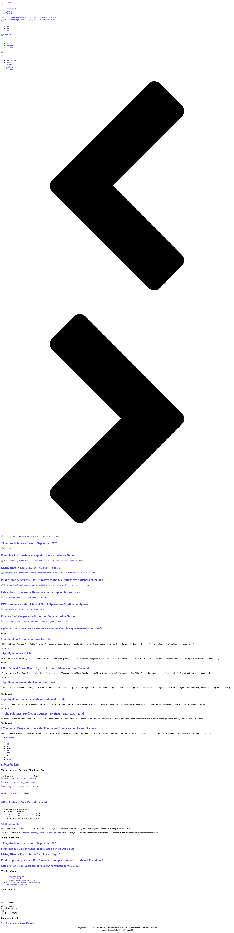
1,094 (8, 744)
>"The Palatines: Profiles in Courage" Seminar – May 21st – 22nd (42, 713)
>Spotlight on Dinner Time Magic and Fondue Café (33, 699)
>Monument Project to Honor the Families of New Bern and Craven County (48, 728)
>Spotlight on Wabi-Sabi (16, 653)
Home (8, 26)
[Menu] (2, 4)
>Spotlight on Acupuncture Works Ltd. (25, 638)
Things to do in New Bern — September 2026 (29, 543)
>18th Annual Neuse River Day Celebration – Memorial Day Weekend (45, 668)
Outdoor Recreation (29, 833)
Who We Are (11, 9)
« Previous (10, 737)
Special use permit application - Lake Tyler (18, 809)
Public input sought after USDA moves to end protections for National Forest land (52, 579)
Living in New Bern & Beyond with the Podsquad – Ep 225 (23, 816)
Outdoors (9, 45)
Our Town (10, 31)
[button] (117, 186)
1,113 (8, 757)
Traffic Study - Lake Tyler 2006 (15, 811)
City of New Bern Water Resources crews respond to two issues (40, 592)
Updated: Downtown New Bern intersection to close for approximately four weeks (52, 628)
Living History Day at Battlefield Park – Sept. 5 (30, 567)
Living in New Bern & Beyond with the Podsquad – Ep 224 (23, 818)
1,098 (8, 753)
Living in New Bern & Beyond (28, 802)
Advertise (9, 13)
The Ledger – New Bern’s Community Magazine (25, 882)
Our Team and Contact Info (16, 885)
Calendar (9, 48)
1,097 (8, 751)
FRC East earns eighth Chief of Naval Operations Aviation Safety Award (46, 604)
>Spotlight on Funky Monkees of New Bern (28, 682)
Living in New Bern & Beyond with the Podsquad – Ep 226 (23, 814)
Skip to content (7, 2)
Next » (8, 759)
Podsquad (9, 11)
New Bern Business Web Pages (23, 880)
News (8, 28)
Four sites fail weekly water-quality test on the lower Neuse (38, 555)
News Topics (11, 60)
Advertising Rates (17, 878)
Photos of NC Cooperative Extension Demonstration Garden (38, 616)
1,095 (8, 746)
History (9, 43)
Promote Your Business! (15, 876)
